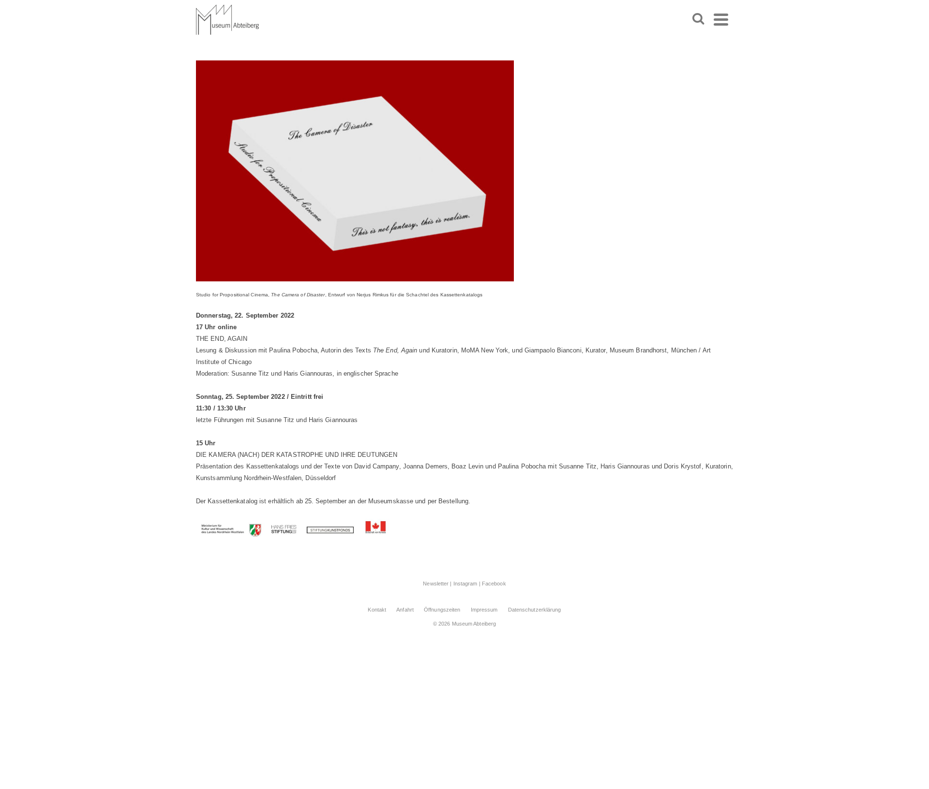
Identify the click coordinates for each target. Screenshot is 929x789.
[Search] (698, 19)
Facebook (494, 583)
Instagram (465, 583)
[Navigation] (721, 19)
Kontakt (377, 610)
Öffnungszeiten (442, 610)
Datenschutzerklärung (534, 610)
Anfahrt (405, 610)
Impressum (484, 610)
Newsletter (436, 583)
